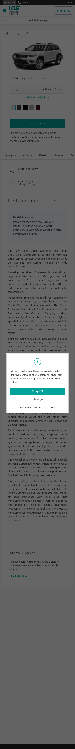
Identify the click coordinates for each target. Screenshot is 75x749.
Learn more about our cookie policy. (37, 407)
